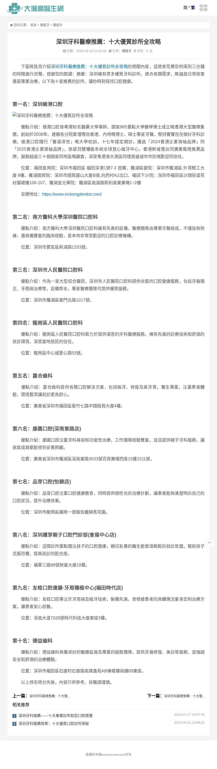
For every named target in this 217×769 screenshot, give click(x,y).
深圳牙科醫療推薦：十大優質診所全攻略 (89, 66)
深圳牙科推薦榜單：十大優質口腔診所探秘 (54, 723)
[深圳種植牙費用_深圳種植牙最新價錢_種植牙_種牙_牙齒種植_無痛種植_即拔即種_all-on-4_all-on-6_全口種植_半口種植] (35, 8)
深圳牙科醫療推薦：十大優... (49, 696)
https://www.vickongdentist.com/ (72, 194)
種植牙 (44, 25)
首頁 (33, 25)
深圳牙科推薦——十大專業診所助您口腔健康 (56, 715)
